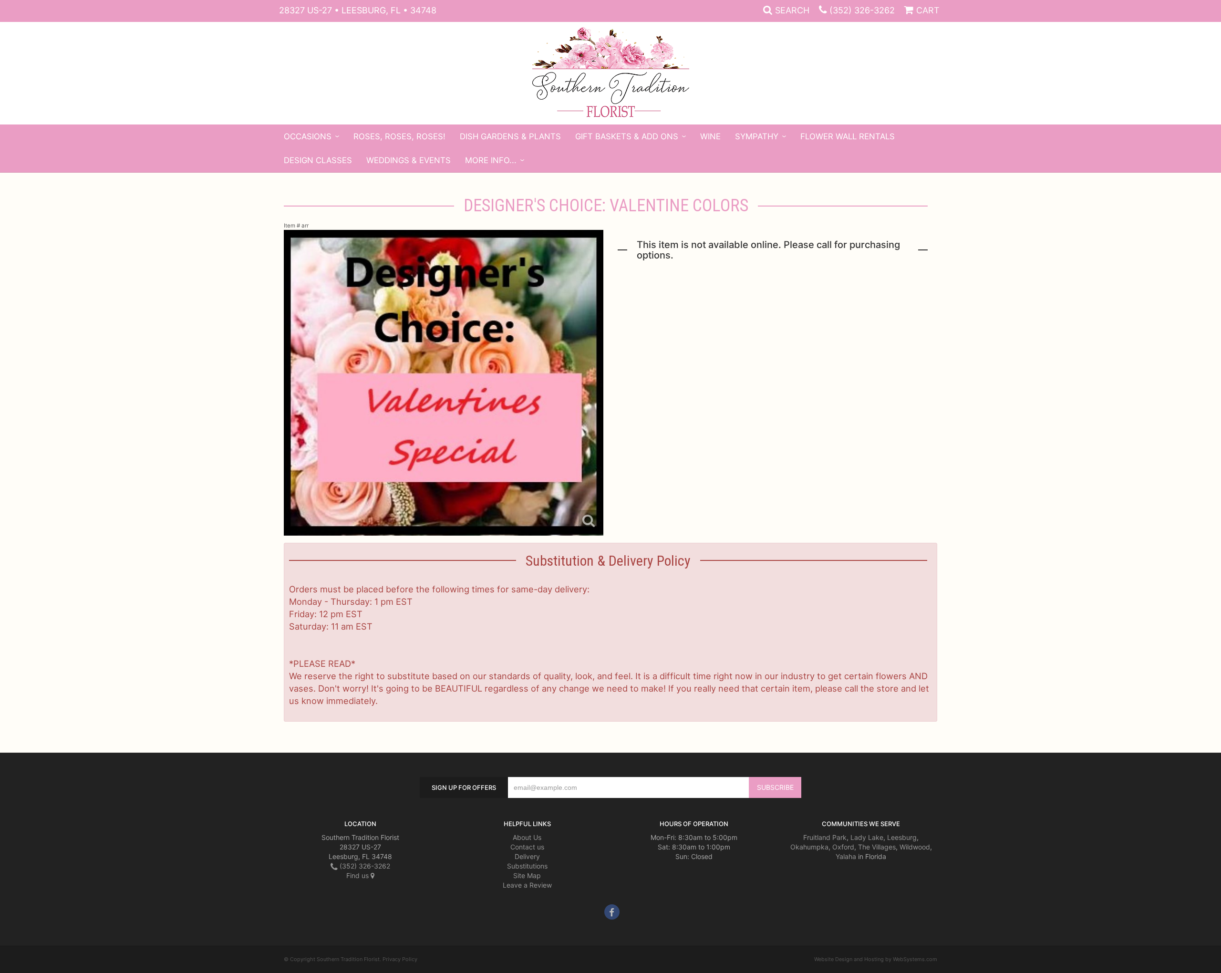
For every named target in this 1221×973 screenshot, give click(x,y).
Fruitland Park (825, 837)
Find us (358, 875)
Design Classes (318, 160)
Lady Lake (866, 837)
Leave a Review (527, 885)
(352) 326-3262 (862, 10)
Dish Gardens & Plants (510, 136)
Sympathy (756, 136)
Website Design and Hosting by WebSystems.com (875, 959)
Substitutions (527, 866)
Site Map (527, 875)
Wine (710, 136)
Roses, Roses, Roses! (399, 136)
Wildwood (915, 847)
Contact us (527, 847)
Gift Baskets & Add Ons (626, 136)
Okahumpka (809, 847)
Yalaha (846, 856)
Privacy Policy (400, 959)
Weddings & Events (408, 160)
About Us (527, 837)
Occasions (307, 136)
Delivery (527, 856)
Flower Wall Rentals (847, 136)
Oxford (843, 847)
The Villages (877, 847)
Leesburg (902, 837)
